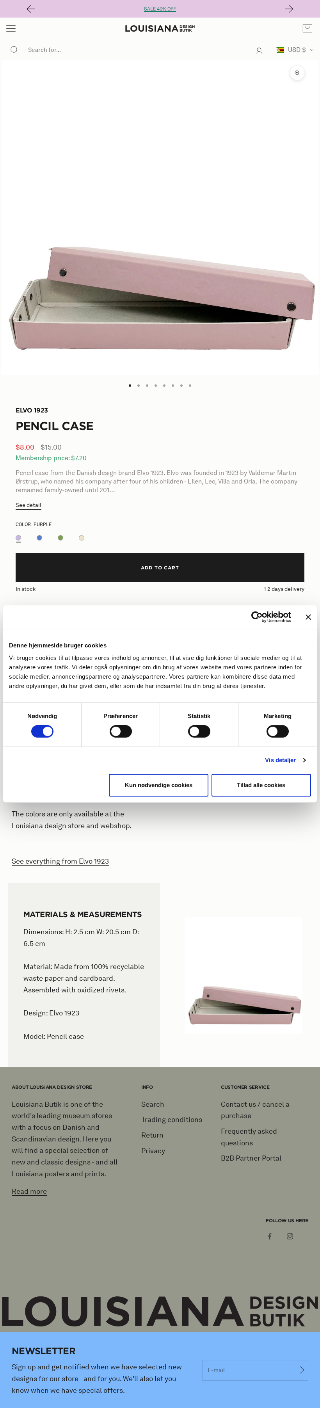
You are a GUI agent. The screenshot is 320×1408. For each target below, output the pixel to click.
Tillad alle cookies (261, 785)
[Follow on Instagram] (290, 1236)
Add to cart (160, 567)
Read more (29, 1191)
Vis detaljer (280, 760)
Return (152, 1135)
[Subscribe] (300, 1370)
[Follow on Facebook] (270, 1236)
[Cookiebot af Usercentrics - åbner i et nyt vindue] (257, 617)
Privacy (153, 1151)
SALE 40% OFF (160, 9)
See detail (28, 505)
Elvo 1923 (32, 410)
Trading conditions (171, 1119)
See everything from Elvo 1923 (60, 861)
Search (152, 1104)
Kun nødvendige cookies (158, 785)
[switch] (121, 731)
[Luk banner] (308, 617)
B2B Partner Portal (251, 1158)
